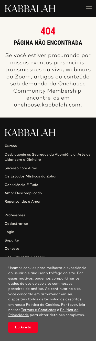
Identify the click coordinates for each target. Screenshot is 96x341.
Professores (15, 215)
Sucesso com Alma (21, 168)
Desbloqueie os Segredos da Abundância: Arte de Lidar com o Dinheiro (48, 157)
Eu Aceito (23, 327)
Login (9, 232)
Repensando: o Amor (23, 201)
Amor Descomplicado (23, 193)
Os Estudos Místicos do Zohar (31, 176)
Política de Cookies (42, 305)
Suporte (12, 240)
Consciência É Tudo (21, 185)
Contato (12, 248)
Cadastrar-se (16, 224)
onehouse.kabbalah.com (47, 105)
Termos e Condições (38, 310)
